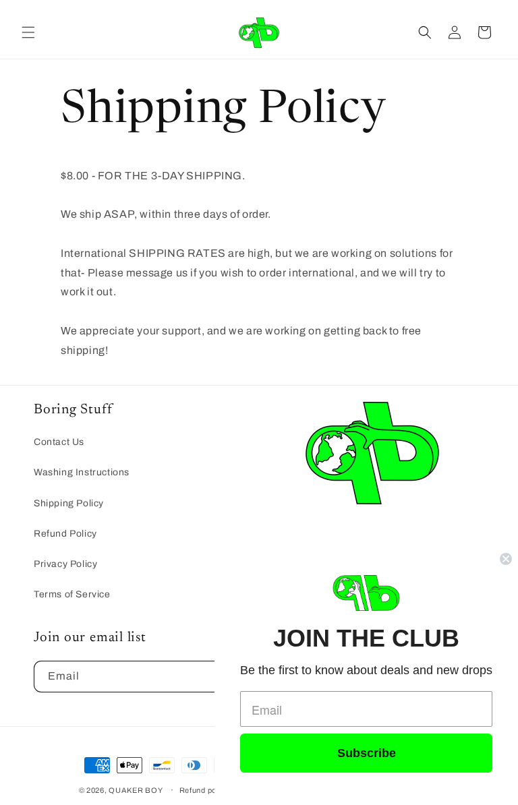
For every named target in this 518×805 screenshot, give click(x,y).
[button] (28, 32)
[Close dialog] (506, 559)
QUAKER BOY (136, 790)
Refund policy (204, 790)
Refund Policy (65, 534)
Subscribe (366, 753)
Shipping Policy (69, 503)
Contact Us (59, 442)
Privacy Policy (65, 564)
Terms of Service (72, 594)
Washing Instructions (82, 472)
